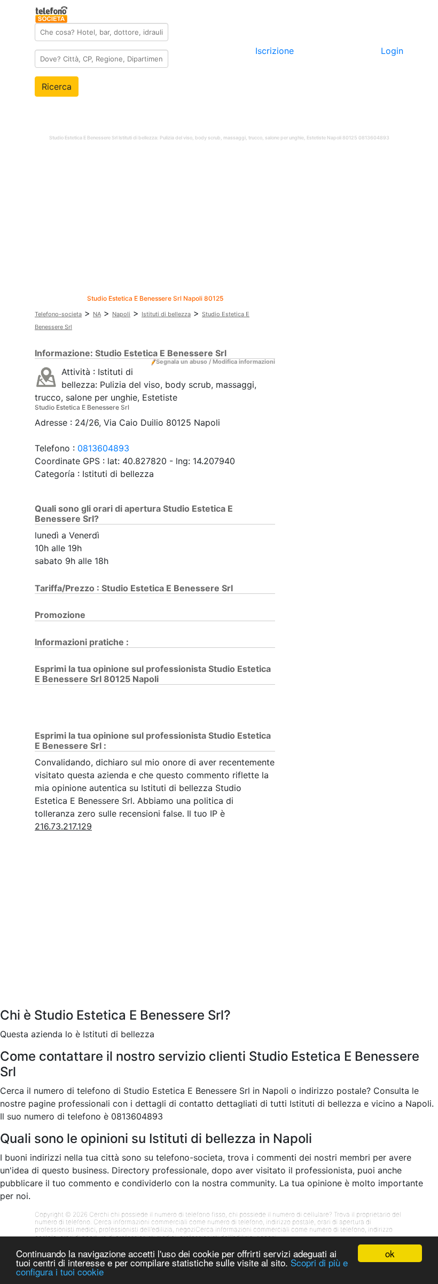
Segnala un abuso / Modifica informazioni (215, 361)
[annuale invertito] (46, 376)
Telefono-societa (58, 314)
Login (392, 50)
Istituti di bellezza (166, 314)
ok (390, 1253)
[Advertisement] (219, 220)
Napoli (121, 314)
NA (97, 314)
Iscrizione (274, 50)
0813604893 (103, 448)
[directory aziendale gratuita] (52, 12)
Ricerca (57, 86)
